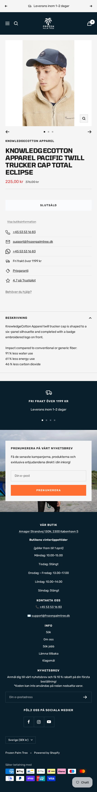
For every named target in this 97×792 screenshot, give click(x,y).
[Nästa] (90, 131)
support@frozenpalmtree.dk (33, 242)
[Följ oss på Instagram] (39, 722)
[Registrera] (85, 697)
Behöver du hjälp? (18, 292)
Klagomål (48, 660)
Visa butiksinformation (21, 221)
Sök (48, 632)
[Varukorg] (89, 23)
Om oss (49, 639)
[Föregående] (7, 131)
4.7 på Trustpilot (24, 280)
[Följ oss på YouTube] (49, 722)
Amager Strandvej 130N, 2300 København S (48, 531)
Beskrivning (16, 318)
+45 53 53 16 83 (24, 232)
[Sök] (16, 23)
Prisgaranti (20, 271)
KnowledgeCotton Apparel (29, 141)
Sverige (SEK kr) (18, 740)
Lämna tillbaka (48, 653)
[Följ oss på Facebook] (29, 722)
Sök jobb (48, 646)
